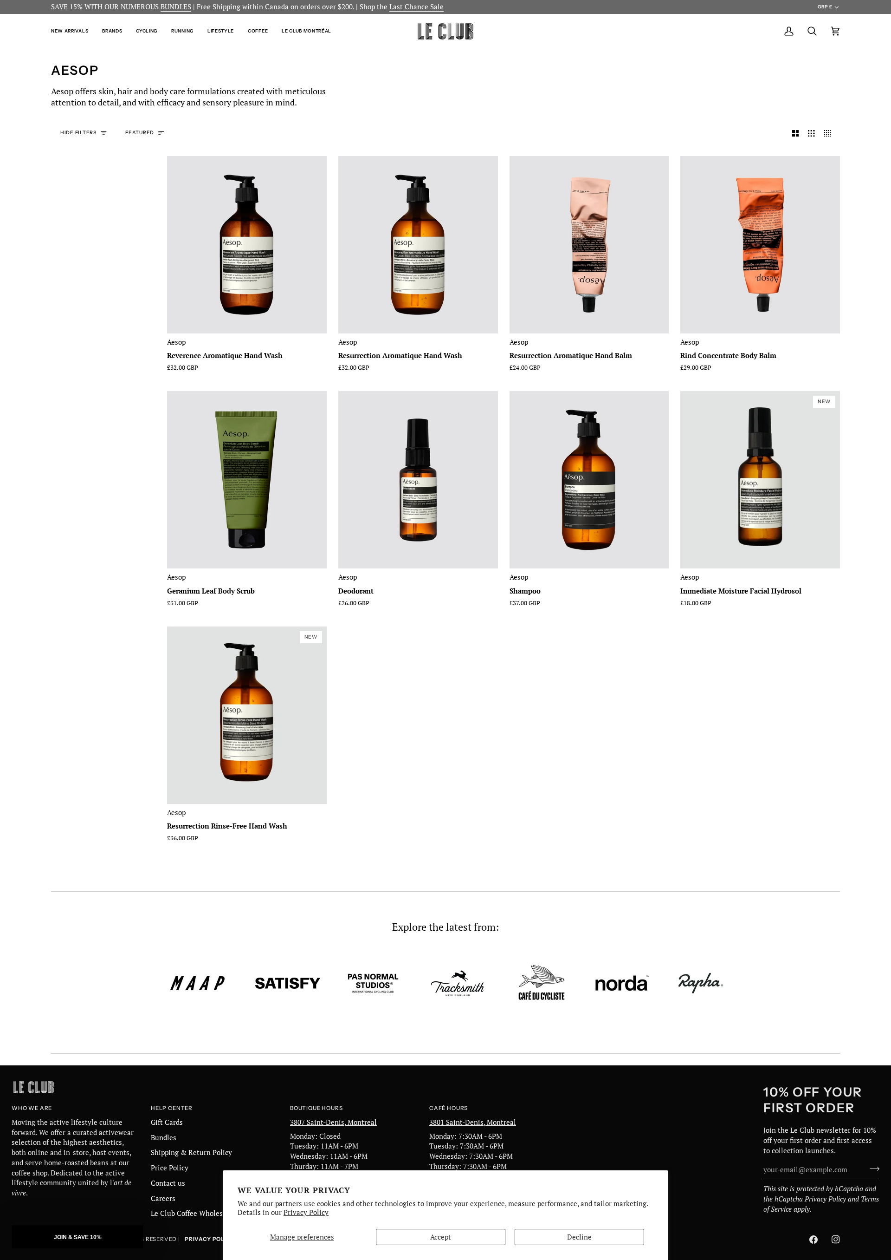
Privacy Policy (306, 1212)
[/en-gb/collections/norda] (622, 983)
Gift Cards (167, 1122)
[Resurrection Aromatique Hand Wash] (418, 244)
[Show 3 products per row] (811, 133)
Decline (579, 1237)
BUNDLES (176, 6)
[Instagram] (836, 1239)
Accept (440, 1237)
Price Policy (169, 1167)
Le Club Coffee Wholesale (191, 1213)
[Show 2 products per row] (796, 133)
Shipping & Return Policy (191, 1152)
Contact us (168, 1183)
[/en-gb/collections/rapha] (701, 983)
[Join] (871, 1168)
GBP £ (825, 6)
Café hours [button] (448, 1108)
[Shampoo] (589, 479)
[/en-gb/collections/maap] (197, 983)
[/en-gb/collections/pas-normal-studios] (373, 983)
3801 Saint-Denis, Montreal (472, 1122)
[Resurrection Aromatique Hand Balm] (589, 244)
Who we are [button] (32, 1108)
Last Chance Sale (416, 6)
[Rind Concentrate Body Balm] (760, 244)
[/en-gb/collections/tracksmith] (457, 983)
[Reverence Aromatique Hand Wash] (247, 244)
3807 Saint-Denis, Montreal (333, 1122)
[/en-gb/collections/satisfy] (287, 983)
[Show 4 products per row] (830, 133)
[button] (73, 31)
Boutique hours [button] (316, 1108)
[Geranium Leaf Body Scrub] (247, 479)
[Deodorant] (418, 479)
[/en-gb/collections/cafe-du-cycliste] (541, 983)
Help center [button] (172, 1108)
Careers (163, 1198)
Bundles (163, 1137)
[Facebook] (813, 1239)
